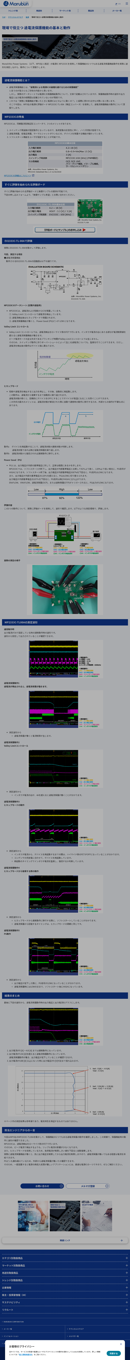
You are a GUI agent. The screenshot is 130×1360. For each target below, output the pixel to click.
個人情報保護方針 (25, 1354)
